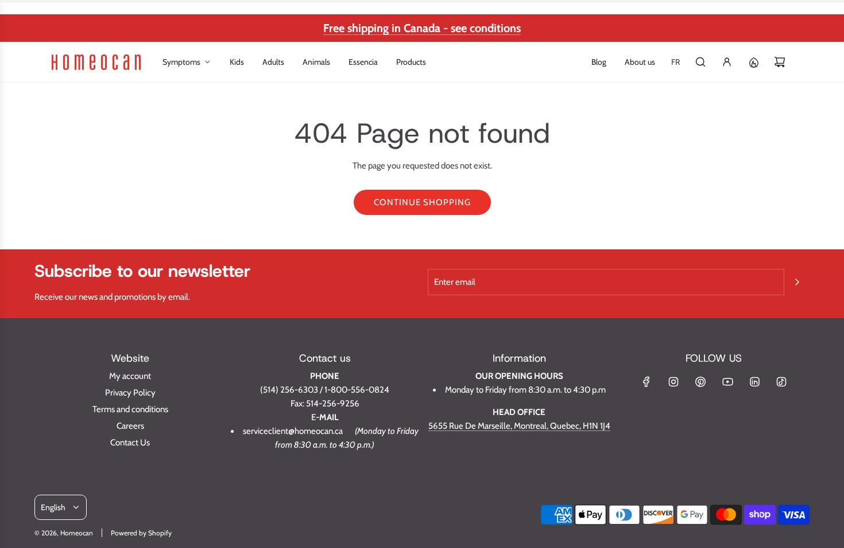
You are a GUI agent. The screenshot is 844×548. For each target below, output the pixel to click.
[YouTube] (727, 381)
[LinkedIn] (754, 381)
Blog (598, 62)
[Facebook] (646, 381)
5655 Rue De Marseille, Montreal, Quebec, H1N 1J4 (519, 426)
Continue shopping (422, 202)
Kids (237, 62)
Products (411, 62)
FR (675, 62)
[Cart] (779, 62)
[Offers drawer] (753, 62)
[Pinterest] (700, 381)
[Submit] (797, 282)
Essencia (363, 62)
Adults (273, 62)
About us (640, 62)
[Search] (700, 62)
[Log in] (727, 62)
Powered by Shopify (141, 533)
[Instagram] (673, 381)
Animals (316, 62)
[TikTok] (781, 381)
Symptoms (181, 62)
